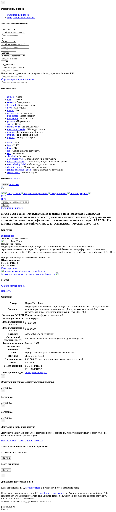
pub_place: (12, 116)
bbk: (9, 148)
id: (8, 150)
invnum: (11, 134)
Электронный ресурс (36, 372)
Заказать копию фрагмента (42, 274)
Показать (6, 291)
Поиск (5, 184)
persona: (11, 121)
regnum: (11, 132)
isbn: (9, 142)
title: (9, 99)
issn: (9, 145)
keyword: (11, 105)
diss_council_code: (16, 129)
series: (10, 124)
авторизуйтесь (32, 487)
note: (9, 107)
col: (9, 153)
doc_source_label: (15, 161)
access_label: (13, 172)
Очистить (14, 184)
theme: (10, 110)
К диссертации (9, 268)
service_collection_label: (19, 169)
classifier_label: (14, 167)
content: (11, 102)
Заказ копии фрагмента (31, 440)
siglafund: (12, 156)
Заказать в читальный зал (14, 274)
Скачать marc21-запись (13, 285)
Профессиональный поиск (21, 17)
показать (14, 178)
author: (10, 97)
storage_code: (13, 126)
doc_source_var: (15, 159)
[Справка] (89, 193)
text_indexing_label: (17, 164)
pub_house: (12, 118)
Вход (3, 199)
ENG (3, 196)
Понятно (6, 458)
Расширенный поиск (18, 15)
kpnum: (10, 137)
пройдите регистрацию (52, 493)
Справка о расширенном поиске (17, 79)
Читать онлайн (8, 440)
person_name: (14, 113)
